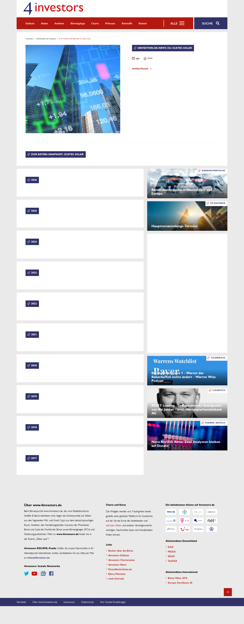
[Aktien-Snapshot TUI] (184, 529)
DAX (171, 547)
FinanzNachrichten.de (120, 569)
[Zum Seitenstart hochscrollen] (228, 592)
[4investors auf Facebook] (51, 573)
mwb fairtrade (116, 578)
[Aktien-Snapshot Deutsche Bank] (171, 520)
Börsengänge (78, 23)
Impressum (69, 602)
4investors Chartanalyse (121, 560)
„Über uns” (41, 539)
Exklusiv (30, 23)
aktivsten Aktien (113, 525)
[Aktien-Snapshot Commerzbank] (211, 512)
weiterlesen (140, 68)
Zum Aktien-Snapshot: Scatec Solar (57, 154)
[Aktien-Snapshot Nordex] (171, 529)
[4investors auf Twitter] (26, 573)
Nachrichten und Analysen (46, 38)
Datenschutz (87, 602)
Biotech (143, 23)
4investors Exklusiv (118, 555)
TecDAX (172, 561)
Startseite (21, 602)
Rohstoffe (127, 23)
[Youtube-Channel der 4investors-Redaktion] (34, 574)
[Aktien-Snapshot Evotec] (198, 520)
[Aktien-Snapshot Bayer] (184, 512)
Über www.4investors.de (44, 602)
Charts (95, 23)
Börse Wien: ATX (177, 578)
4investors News (117, 564)
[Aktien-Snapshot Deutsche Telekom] (184, 520)
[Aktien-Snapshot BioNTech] (198, 512)
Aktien (44, 23)
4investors (29, 38)
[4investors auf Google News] (43, 573)
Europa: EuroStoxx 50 (180, 582)
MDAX (172, 551)
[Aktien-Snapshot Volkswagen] (211, 529)
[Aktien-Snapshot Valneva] (198, 529)
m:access (110, 23)
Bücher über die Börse (120, 550)
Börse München (117, 574)
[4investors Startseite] (53, 9)
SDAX (171, 556)
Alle (173, 23)
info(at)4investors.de (38, 557)
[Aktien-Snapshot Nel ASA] (211, 520)
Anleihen (59, 23)
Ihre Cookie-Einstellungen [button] (113, 602)
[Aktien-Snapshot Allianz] (171, 512)
